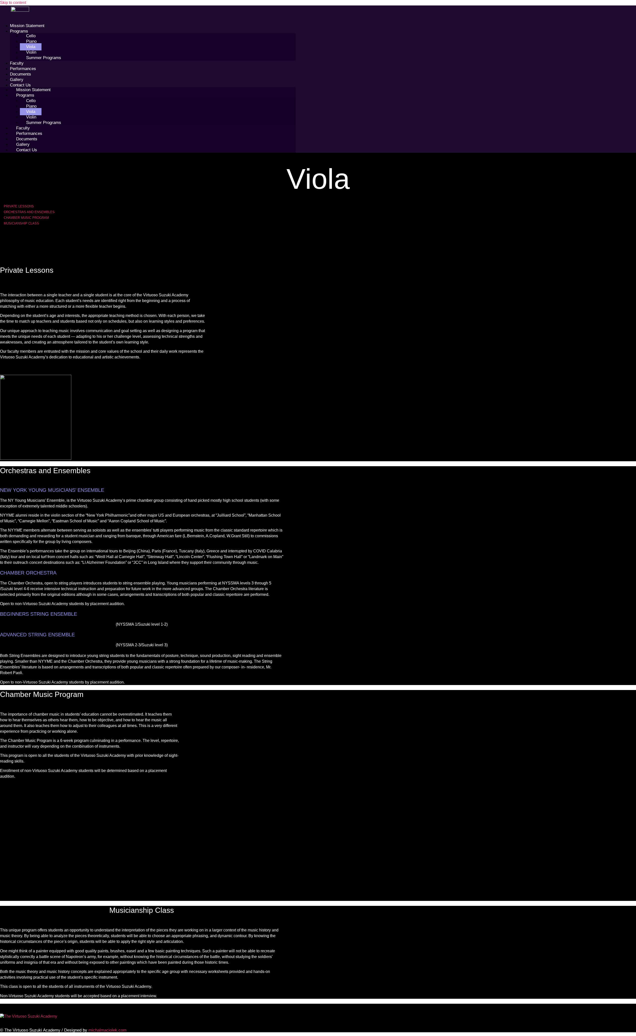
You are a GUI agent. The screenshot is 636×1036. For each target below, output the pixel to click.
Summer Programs (43, 57)
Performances (23, 68)
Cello (31, 36)
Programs (19, 31)
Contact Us (20, 85)
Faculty (17, 63)
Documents (20, 74)
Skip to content (13, 2)
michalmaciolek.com (107, 1030)
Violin (31, 52)
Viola (30, 46)
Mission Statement (27, 25)
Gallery (16, 79)
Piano (31, 41)
